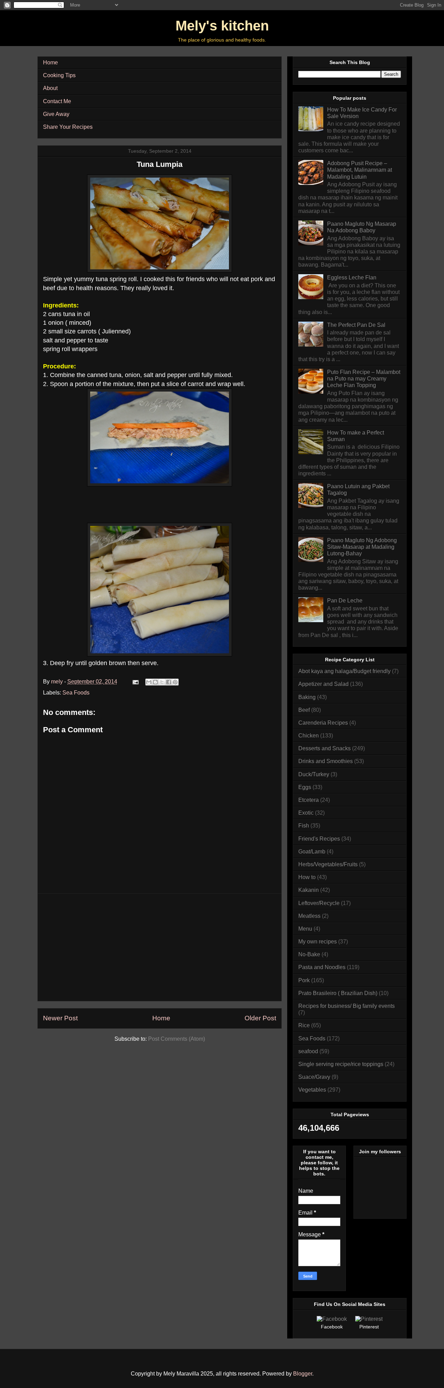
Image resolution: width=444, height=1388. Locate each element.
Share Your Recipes (68, 127)
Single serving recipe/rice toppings (340, 1064)
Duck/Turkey (313, 774)
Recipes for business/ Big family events (346, 1006)
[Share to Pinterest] (175, 682)
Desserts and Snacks (324, 748)
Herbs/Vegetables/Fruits (328, 864)
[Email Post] (135, 681)
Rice (304, 1025)
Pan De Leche (344, 600)
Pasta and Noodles (321, 967)
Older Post (260, 1018)
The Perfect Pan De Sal (356, 325)
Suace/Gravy (314, 1077)
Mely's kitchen (222, 25)
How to (307, 877)
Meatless (309, 916)
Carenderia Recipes (323, 723)
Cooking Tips (59, 75)
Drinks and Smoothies (325, 761)
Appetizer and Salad (323, 684)
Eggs (304, 787)
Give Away (56, 114)
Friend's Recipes (319, 839)
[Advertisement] (159, 947)
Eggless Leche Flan (351, 277)
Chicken (308, 735)
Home (50, 62)
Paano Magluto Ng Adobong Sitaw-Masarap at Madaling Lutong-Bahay (362, 546)
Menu (305, 929)
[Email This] (148, 682)
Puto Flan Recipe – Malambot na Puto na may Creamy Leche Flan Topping (363, 378)
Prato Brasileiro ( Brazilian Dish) (337, 993)
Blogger (302, 1374)
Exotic (306, 813)
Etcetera (308, 800)
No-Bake (309, 954)
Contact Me (57, 101)
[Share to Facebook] (168, 682)
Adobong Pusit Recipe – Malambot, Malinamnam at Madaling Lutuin (359, 169)
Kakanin (308, 890)
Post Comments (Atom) (176, 1039)
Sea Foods (75, 693)
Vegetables (312, 1090)
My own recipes (317, 941)
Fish (303, 826)
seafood (308, 1051)
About (50, 88)
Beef (304, 710)
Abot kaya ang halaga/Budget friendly (344, 671)
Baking (307, 697)
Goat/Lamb (311, 851)
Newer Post (60, 1018)
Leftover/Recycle (319, 903)
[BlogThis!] (155, 682)
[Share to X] (162, 682)
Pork (304, 980)
